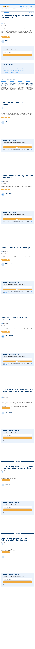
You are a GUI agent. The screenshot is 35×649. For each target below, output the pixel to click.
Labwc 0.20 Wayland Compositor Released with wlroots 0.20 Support (14, 68)
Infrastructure (15, 8)
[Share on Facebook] (29, 12)
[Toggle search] (33, 6)
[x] (23, 6)
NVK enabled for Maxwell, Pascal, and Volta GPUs (29, 84)
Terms (31, 149)
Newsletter (29, 6)
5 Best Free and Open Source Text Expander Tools (4, 84)
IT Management (7, 8)
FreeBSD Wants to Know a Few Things (21, 84)
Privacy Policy (5, 57)
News (2, 8)
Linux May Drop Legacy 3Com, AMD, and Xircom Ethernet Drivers (13, 70)
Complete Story (5, 36)
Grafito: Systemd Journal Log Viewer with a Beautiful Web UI (13, 84)
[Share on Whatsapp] (33, 12)
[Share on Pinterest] (31, 12)
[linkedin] (21, 6)
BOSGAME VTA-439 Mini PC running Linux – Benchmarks (12, 66)
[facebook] (20, 6)
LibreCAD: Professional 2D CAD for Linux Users (10, 72)
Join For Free (17, 54)
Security (27, 8)
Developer (22, 8)
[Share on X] (30, 12)
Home (2, 12)
